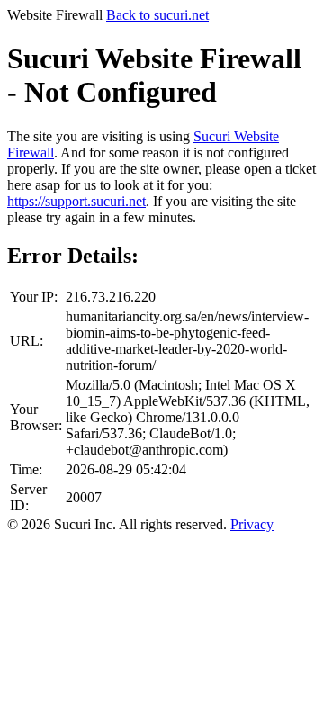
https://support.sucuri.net (76, 201)
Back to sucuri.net (157, 14)
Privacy (252, 524)
